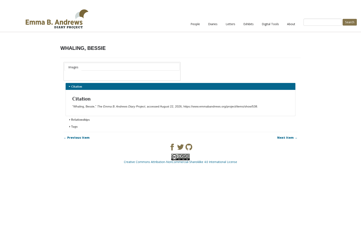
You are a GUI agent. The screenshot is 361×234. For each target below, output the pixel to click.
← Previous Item (77, 137)
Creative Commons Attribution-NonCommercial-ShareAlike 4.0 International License (180, 162)
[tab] (73, 67)
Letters (230, 24)
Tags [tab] (74, 126)
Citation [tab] (76, 86)
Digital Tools (270, 24)
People (195, 24)
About (291, 24)
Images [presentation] (73, 67)
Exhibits (248, 24)
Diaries (212, 24)
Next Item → (287, 137)
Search (349, 22)
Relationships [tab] (80, 119)
